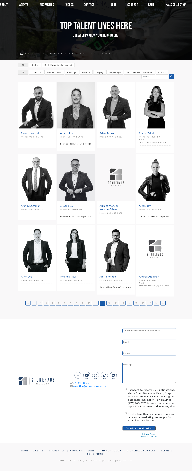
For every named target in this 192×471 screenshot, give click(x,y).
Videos (69, 4)
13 (109, 303)
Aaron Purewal (30, 133)
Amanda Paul (68, 276)
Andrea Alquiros (149, 276)
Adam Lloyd (67, 133)
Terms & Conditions (149, 436)
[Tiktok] (104, 375)
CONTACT (76, 450)
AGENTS (38, 450)
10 (89, 303)
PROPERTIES (57, 450)
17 (136, 303)
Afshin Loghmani (31, 205)
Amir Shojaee (108, 276)
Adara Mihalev (148, 133)
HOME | (26, 450)
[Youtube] (86, 375)
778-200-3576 (81, 383)
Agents (23, 5)
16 (129, 303)
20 (156, 303)
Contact (89, 4)
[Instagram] (95, 375)
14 (116, 303)
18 (143, 303)
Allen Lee (26, 276)
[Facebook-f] (77, 375)
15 (123, 303)
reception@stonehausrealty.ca (89, 386)
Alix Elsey (145, 205)
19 (150, 303)
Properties (47, 5)
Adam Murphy (108, 133)
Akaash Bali (67, 205)
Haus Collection (176, 4)
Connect (132, 4)
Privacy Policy (148, 434)
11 (96, 303)
